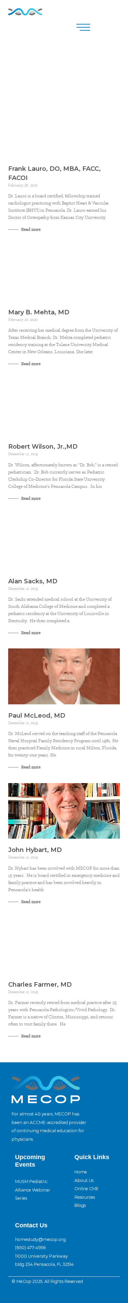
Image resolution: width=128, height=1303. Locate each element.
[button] (83, 27)
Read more (30, 229)
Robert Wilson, (42, 446)
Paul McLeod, (36, 715)
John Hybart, (35, 850)
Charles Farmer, (40, 984)
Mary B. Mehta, (38, 312)
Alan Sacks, (32, 581)
